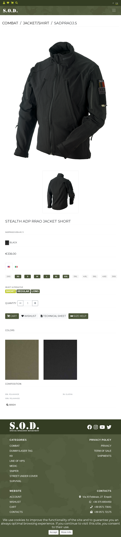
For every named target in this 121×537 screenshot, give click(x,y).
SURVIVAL (15, 481)
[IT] (16, 266)
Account (16, 497)
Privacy (106, 446)
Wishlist (15, 502)
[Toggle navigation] (114, 10)
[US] (9, 266)
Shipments (104, 456)
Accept (53, 532)
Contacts (16, 512)
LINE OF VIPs (17, 461)
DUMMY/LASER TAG (21, 451)
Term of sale (102, 451)
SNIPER (14, 471)
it (113, 3)
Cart (13, 507)
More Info (66, 532)
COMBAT (15, 446)
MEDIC (13, 466)
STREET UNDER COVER (24, 476)
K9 (11, 456)
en (117, 3)
